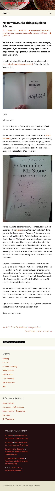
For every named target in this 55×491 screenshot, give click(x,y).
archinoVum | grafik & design (13, 407)
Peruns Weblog (8, 378)
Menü (5, 13)
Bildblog (6, 358)
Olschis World (8, 374)
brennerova (45, 30)
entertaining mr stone (11, 33)
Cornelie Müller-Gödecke (14, 449)
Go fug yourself (8, 370)
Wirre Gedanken (9, 382)
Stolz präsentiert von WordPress (27, 486)
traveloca (6, 415)
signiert (35, 33)
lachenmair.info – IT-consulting (14, 411)
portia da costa (26, 33)
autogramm (35, 30)
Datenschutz (7, 486)
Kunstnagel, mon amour (38, 331)
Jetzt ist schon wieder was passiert (18, 64)
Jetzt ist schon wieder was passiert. (22, 327)
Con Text (6, 362)
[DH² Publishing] (8, 419)
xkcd (4, 386)
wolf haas (43, 33)
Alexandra (9, 435)
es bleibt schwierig (10, 366)
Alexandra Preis (8, 403)
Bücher (23, 30)
